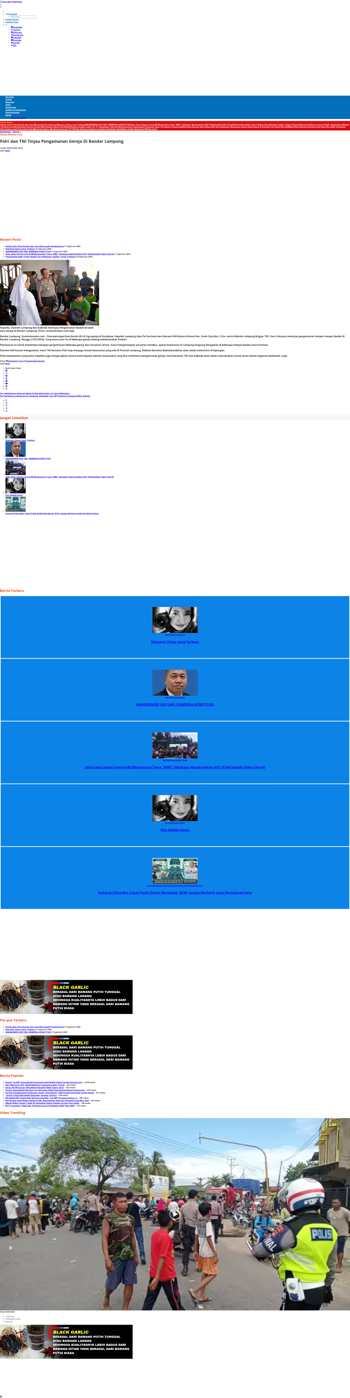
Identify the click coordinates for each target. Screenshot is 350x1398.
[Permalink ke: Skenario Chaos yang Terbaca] (15, 437)
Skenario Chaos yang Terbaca (71, 125)
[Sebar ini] (5, 400)
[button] (175, 1214)
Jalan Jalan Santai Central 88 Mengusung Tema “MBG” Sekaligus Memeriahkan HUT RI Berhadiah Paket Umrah (182, 125)
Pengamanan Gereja (34, 361)
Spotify (16, 43)
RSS (14, 45)
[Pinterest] (6, 376)
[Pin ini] (6, 405)
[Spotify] (6, 386)
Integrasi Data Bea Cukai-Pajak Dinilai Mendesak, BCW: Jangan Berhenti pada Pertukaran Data (52, 513)
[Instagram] (6, 378)
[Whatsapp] (6, 411)
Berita (168, 634)
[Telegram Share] (6, 408)
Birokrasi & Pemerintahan (166, 885)
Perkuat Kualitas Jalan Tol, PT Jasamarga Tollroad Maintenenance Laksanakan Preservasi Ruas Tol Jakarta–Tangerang (126, 127)
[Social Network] (6, 24)
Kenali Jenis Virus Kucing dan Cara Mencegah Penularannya (28, 125)
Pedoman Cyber (13, 1319)
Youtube (17, 40)
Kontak (9, 1321)
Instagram (18, 35)
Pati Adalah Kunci (14, 495)
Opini (182, 634)
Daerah (172, 760)
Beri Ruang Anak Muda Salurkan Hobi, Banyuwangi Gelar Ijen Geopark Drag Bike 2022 (47, 1100)
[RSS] (6, 389)
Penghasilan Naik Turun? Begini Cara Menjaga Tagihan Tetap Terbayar (266, 125)
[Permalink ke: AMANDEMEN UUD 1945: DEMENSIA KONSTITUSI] (15, 456)
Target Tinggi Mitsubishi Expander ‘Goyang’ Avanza (31, 1095)
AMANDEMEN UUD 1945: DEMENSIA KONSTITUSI (107, 125)
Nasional (175, 634)
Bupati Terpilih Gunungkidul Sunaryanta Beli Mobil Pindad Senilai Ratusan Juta (43, 1082)
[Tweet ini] (6, 403)
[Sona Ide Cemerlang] (11, 1)
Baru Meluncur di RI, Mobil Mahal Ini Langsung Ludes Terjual (35, 1085)
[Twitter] (6, 373)
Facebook (17, 27)
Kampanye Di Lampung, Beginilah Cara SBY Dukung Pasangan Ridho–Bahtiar (45, 396)
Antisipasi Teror (16, 361)
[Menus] (1, 4)
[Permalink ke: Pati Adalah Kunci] (15, 492)
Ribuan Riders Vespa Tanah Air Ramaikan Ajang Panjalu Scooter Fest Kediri (42, 1103)
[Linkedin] (6, 381)
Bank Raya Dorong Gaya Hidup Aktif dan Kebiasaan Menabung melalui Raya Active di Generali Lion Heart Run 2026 (235, 127)
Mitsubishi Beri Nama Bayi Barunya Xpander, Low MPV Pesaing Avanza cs (41, 1098)
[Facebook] (6, 370)
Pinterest (17, 32)
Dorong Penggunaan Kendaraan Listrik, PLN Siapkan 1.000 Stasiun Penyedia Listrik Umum (49, 1092)
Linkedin (17, 37)
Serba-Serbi (181, 760)
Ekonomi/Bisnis (186, 885)
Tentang (9, 1316)
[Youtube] (6, 383)
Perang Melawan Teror (11, 134)
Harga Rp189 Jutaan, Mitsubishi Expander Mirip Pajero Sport (34, 1087)
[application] (175, 1214)
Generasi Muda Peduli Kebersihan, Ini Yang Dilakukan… (35, 393)
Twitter (16, 30)
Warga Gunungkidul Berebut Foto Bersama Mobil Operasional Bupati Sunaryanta (45, 1090)
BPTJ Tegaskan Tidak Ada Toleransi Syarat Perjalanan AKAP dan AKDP (40, 1105)
